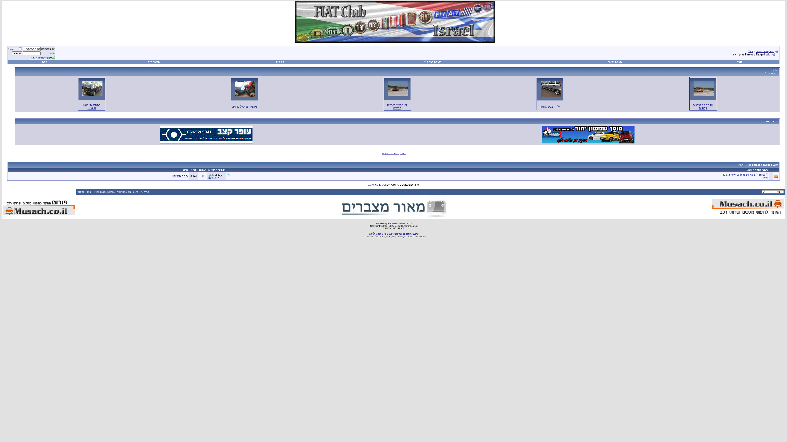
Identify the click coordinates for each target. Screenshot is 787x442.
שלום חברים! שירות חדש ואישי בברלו (744, 174)
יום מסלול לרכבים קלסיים (703, 107)
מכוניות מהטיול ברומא (244, 106)
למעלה (80, 192)
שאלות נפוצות (615, 62)
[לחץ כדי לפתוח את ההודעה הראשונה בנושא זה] (767, 175)
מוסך (367, 236)
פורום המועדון (180, 176)
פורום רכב (408, 236)
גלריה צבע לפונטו (550, 106)
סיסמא (51, 53)
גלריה (739, 62)
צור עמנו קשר (124, 192)
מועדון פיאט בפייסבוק (393, 153)
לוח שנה (280, 62)
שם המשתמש (48, 49)
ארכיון (89, 192)
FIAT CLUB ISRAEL (104, 192)
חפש (44, 62)
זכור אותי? (13, 49)
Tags (750, 51)
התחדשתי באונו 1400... (91, 107)
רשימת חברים (434, 62)
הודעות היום (154, 62)
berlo (765, 177)
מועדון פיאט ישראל (765, 51)
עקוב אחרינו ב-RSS (41, 58)
